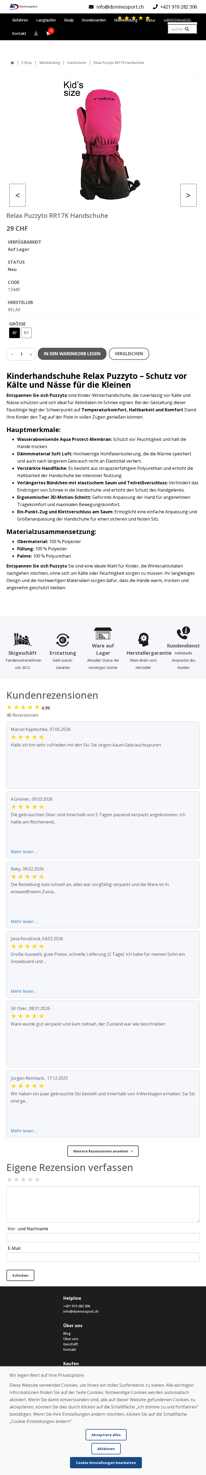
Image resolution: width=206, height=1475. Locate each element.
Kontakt (69, 1349)
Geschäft (70, 1344)
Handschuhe (76, 62)
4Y (14, 333)
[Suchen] (187, 29)
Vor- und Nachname (28, 1229)
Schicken (20, 1275)
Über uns (70, 1338)
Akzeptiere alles (106, 1434)
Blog (67, 1333)
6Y (26, 333)
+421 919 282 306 (76, 1306)
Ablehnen (106, 1448)
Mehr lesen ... (24, 852)
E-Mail (14, 1248)
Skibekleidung (49, 62)
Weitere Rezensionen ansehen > (103, 1151)
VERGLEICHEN (129, 354)
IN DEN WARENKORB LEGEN (72, 354)
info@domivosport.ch (80, 1311)
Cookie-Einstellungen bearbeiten (106, 1462)
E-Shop (26, 62)
